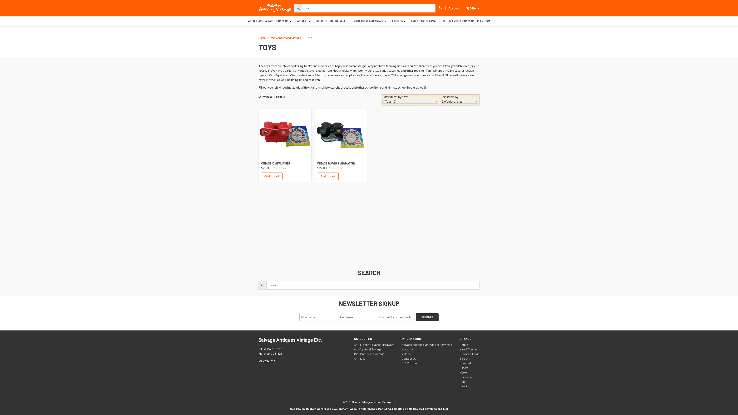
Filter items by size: (395, 97)
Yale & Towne (468, 349)
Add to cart (271, 176)
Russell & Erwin (470, 354)
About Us (397, 21)
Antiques (302, 21)
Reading (465, 386)
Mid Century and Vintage (369, 21)
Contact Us (409, 358)
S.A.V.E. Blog (410, 363)
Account (454, 8)
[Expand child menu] (290, 21)
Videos (406, 354)
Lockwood (467, 377)
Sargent (465, 358)
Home (262, 37)
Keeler (464, 372)
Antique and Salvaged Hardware (268, 21)
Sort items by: (450, 97)
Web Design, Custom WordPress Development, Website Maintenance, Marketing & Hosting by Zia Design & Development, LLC (369, 408)
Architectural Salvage (331, 21)
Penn (463, 381)
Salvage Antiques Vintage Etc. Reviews (427, 344)
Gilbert (464, 367)
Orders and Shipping (423, 21)
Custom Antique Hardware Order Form (466, 21)
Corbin (464, 344)
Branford (465, 363)
